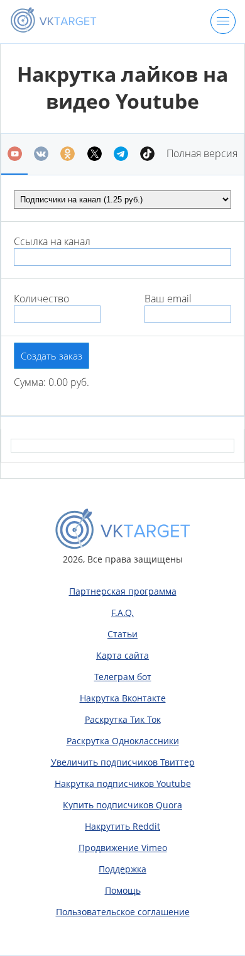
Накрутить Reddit (122, 826)
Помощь (123, 890)
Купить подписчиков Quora (122, 805)
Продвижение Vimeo (123, 848)
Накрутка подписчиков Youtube (123, 783)
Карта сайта (122, 655)
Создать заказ (51, 355)
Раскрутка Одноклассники (123, 741)
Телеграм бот (122, 677)
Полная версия (201, 153)
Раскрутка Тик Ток (123, 719)
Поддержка (122, 869)
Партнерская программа (123, 591)
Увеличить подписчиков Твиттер (123, 762)
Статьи (122, 634)
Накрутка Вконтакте (123, 698)
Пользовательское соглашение (123, 912)
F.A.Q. (122, 612)
